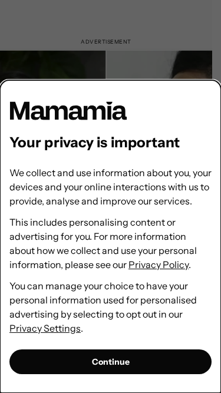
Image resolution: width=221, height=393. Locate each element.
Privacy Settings (45, 328)
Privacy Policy (158, 264)
